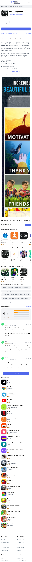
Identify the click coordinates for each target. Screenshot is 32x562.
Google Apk (4, 539)
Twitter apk (4, 545)
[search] (29, 2)
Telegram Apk (5, 547)
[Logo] (15, 2)
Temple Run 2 (21, 542)
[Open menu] (2, 2)
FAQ (2, 558)
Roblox (19, 550)
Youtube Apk (4, 550)
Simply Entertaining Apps (16, 15)
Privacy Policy (21, 558)
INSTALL (16, 29)
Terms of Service (21, 560)
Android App (4, 560)
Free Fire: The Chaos (22, 545)
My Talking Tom (21, 539)
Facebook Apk (5, 542)
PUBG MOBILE (21, 547)
